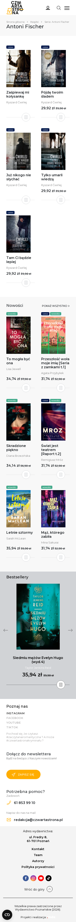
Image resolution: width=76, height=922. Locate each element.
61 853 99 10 (24, 803)
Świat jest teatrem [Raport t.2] (51, 450)
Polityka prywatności (38, 867)
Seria (10, 47)
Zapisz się (26, 774)
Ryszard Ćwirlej (16, 102)
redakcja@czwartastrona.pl (38, 820)
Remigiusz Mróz (52, 459)
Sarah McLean (16, 538)
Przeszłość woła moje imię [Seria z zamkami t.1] (55, 363)
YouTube (13, 722)
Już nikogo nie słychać (18, 177)
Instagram (15, 713)
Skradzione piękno (16, 448)
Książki (34, 21)
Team (38, 855)
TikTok (12, 727)
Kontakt (38, 849)
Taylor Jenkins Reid (38, 667)
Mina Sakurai (49, 542)
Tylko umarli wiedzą (51, 177)
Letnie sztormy (19, 533)
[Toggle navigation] (58, 7)
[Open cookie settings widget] (7, 915)
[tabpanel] (38, 634)
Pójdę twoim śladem (52, 94)
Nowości (12, 314)
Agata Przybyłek (52, 373)
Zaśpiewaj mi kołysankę (17, 94)
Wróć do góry (34, 889)
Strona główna (15, 21)
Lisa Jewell (13, 369)
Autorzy (38, 861)
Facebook (14, 718)
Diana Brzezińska (18, 455)
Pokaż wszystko (54, 305)
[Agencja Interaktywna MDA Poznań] (51, 917)
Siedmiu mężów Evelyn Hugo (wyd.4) (38, 660)
